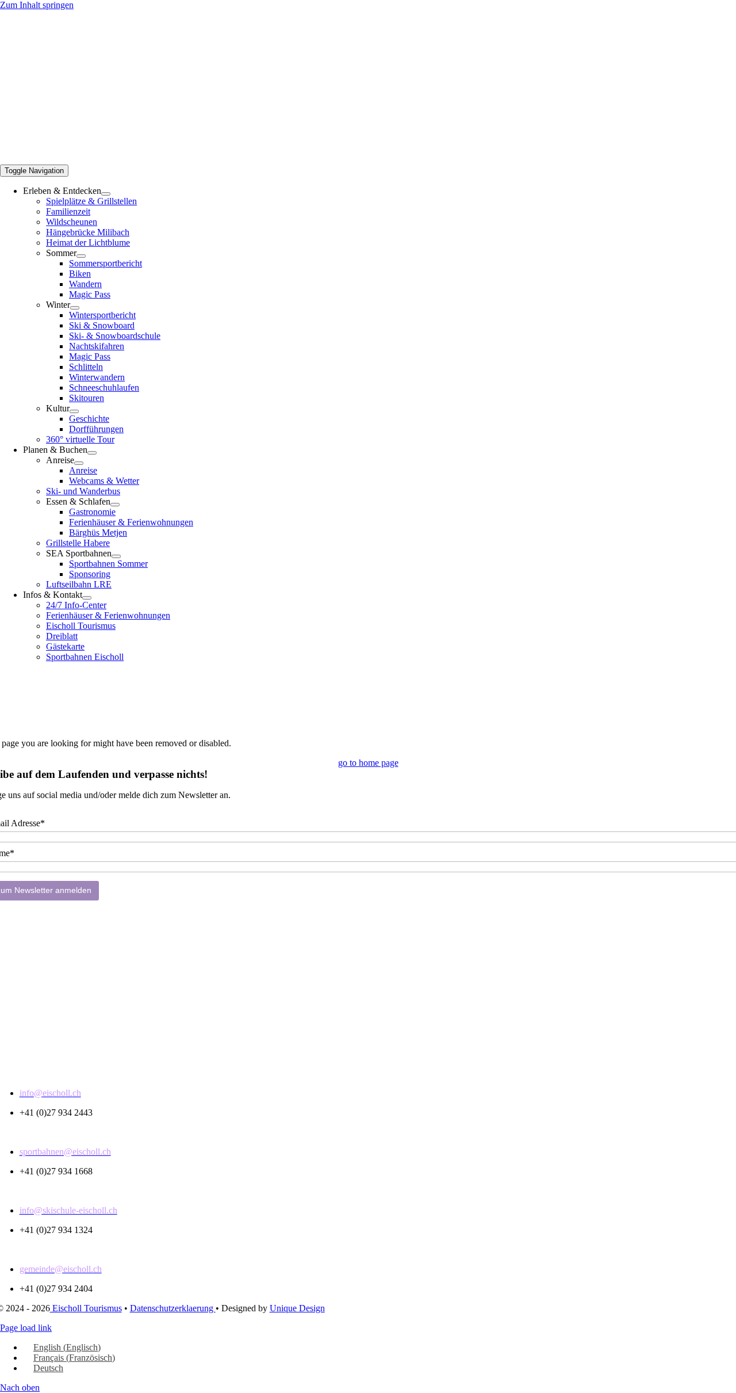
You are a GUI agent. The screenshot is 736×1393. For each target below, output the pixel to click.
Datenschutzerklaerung (173, 1308)
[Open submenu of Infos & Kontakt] (86, 598)
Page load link (26, 1328)
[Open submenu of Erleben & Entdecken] (105, 194)
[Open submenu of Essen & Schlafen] (115, 504)
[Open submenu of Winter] (74, 308)
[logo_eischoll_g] (259, 153)
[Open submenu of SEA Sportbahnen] (116, 556)
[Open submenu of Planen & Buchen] (92, 453)
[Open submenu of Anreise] (78, 463)
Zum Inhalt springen (37, 5)
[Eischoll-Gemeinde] (368, 697)
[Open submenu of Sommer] (81, 256)
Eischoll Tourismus (86, 1308)
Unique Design (297, 1308)
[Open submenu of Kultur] (74, 411)
